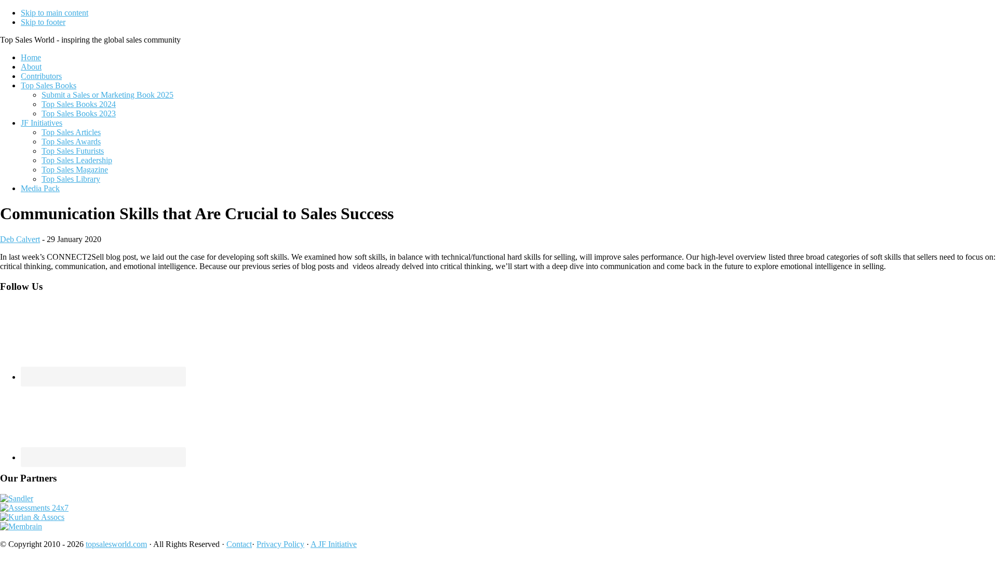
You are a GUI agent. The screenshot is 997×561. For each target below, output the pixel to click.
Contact (239, 544)
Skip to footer (43, 22)
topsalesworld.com (116, 544)
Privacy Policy (280, 544)
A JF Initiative (334, 544)
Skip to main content (54, 12)
